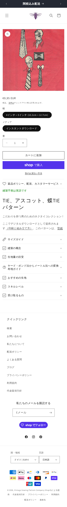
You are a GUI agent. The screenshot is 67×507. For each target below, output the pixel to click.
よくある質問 (14, 359)
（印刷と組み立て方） (19, 228)
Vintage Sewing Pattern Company (29, 490)
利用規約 (12, 382)
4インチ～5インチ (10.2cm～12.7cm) (27, 114)
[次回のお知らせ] (60, 4)
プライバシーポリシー (19, 375)
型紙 (60, 228)
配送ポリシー (14, 351)
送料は (11, 103)
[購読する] (50, 413)
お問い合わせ (14, 336)
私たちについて (15, 344)
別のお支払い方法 (33, 173)
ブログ (10, 367)
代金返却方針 (14, 390)
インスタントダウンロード (21, 128)
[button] (7, 15)
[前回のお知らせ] (6, 4)
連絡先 (43, 500)
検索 (9, 328)
